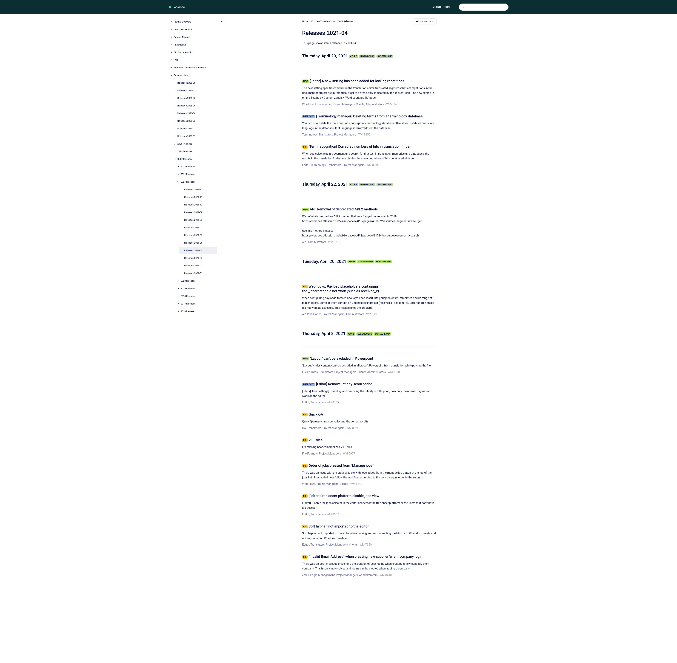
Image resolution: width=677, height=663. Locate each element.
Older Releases (185, 159)
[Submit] (463, 7)
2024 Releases (184, 151)
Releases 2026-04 (186, 113)
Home (447, 6)
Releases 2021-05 (193, 242)
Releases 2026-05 (186, 105)
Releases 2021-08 (193, 220)
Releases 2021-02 (193, 265)
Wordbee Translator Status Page (190, 67)
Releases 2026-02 (186, 128)
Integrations (180, 44)
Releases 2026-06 (186, 98)
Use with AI (425, 21)
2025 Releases (184, 143)
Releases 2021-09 (193, 212)
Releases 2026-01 (186, 136)
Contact (437, 6)
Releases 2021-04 (193, 250)
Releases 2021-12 (193, 189)
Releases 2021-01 (193, 273)
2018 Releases (188, 296)
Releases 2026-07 (186, 90)
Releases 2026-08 (186, 82)
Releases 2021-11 (193, 197)
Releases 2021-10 (193, 204)
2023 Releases (188, 166)
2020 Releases (188, 281)
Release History (182, 75)
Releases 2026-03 (186, 121)
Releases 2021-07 (193, 227)
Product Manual (182, 37)
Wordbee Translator (320, 21)
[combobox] (483, 7)
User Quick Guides (183, 29)
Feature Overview (182, 22)
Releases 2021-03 (193, 258)
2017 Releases (188, 303)
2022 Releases (188, 174)
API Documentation (183, 52)
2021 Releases (188, 181)
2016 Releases (188, 311)
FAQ (176, 60)
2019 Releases (188, 288)
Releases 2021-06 (193, 235)
